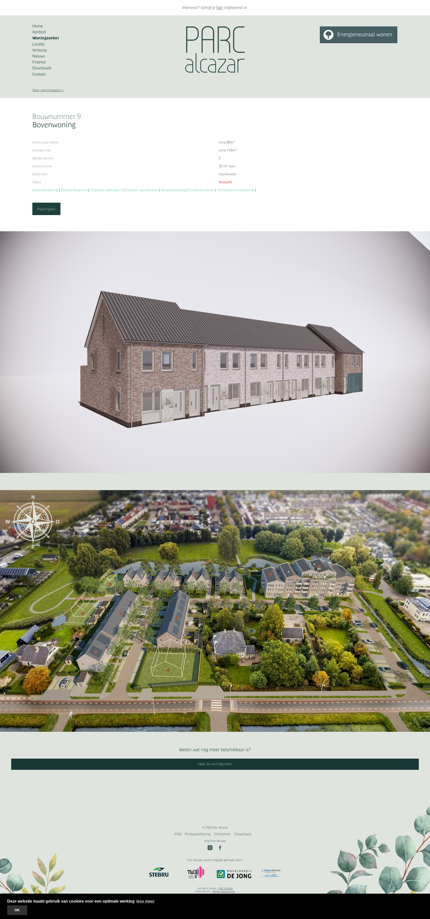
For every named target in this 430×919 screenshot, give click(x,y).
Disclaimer (222, 834)
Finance (39, 62)
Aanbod (39, 32)
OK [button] (17, 910)
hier (219, 7)
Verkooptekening (45, 190)
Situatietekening (173, 190)
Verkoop (39, 50)
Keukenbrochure (201, 190)
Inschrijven (46, 209)
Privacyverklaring (198, 834)
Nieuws (38, 56)
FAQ (178, 834)
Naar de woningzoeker (215, 764)
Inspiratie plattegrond (107, 190)
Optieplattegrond (74, 190)
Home (37, 26)
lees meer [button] (145, 901)
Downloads (42, 68)
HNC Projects (225, 888)
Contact (39, 74)
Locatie (38, 44)
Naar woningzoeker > (48, 90)
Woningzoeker (45, 38)
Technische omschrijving (235, 190)
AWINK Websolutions (223, 891)
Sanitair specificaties (142, 190)
